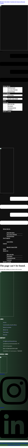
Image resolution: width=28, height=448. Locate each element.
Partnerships (11, 91)
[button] (14, 67)
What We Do (6, 229)
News (4, 100)
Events (5, 97)
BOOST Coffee (7, 111)
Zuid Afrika (10, 95)
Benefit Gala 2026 (12, 99)
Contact (9, 110)
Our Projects (6, 238)
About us (5, 102)
